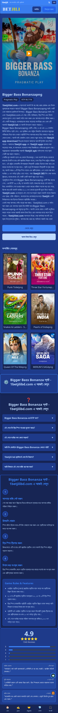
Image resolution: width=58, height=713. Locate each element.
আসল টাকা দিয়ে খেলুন (29, 236)
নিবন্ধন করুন (49, 9)
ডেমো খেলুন (29, 228)
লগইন (37, 9)
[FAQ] (53, 675)
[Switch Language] (49, 2)
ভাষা (54, 2)
